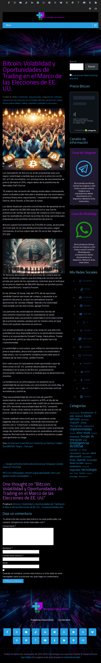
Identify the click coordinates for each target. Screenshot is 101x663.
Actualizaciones (75, 413)
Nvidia (72, 460)
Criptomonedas (35, 97)
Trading (24, 103)
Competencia (88, 426)
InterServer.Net (72, 657)
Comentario (9, 526)
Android (79, 416)
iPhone (84, 450)
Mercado (41, 100)
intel (85, 440)
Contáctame (64, 619)
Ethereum (74, 436)
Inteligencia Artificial (79, 445)
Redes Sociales (77, 463)
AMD (72, 416)
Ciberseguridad (76, 426)
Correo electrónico (13, 555)
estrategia (33, 100)
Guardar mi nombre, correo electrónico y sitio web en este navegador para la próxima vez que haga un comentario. (32, 575)
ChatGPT (74, 423)
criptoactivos (8, 100)
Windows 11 (83, 476)
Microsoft (76, 456)
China (83, 423)
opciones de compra (54, 100)
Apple (87, 416)
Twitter (82, 473)
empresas (94, 433)
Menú (8, 25)
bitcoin (50, 97)
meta (93, 453)
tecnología (89, 469)
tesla (71, 473)
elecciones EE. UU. (21, 100)
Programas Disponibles (42, 619)
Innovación (76, 440)
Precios (5, 103)
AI (95, 412)
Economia (72, 433)
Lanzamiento (75, 453)
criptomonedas (81, 429)
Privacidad (92, 460)
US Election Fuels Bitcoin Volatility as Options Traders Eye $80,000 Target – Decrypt (33, 444)
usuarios (89, 473)
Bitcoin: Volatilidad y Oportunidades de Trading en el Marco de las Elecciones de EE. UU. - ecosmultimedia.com (34, 505)
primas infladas (14, 103)
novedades (87, 457)
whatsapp (74, 476)
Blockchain (85, 419)
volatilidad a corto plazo (47, 103)
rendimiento (75, 466)
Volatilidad (32, 103)
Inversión (73, 450)
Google (85, 436)
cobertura (58, 97)
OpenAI (81, 460)
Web (5, 563)
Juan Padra (26, 657)
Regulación (88, 463)
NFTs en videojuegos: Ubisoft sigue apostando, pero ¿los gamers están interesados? (31, 474)
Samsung (85, 466)
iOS (80, 450)
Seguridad (75, 470)
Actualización (87, 412)
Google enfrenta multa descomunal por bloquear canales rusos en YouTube (33, 465)
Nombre (7, 548)
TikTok (76, 473)
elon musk (83, 433)
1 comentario (22, 97)
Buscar (73, 62)
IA (92, 436)
